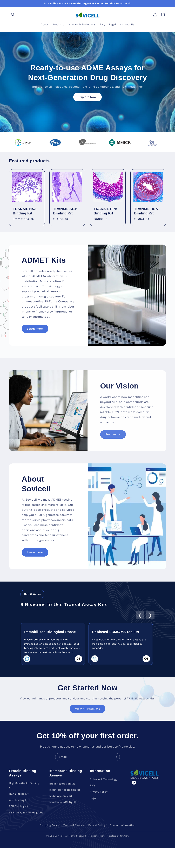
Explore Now (87, 97)
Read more (112, 434)
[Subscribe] (116, 757)
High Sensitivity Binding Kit (24, 785)
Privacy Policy (99, 791)
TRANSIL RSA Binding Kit (146, 211)
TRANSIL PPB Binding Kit (105, 211)
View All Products (87, 709)
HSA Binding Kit (19, 793)
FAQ (92, 785)
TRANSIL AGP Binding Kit (65, 211)
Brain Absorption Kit (62, 783)
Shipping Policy (49, 825)
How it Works (32, 594)
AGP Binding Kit (19, 800)
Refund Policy (96, 825)
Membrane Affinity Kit (63, 802)
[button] (13, 14)
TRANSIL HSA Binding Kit (24, 211)
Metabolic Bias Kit (60, 796)
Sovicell (59, 836)
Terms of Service (73, 825)
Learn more (35, 329)
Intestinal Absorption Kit (64, 790)
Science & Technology (103, 779)
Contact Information (122, 825)
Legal (93, 798)
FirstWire (124, 836)
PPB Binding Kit (18, 806)
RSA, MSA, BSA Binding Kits (26, 812)
